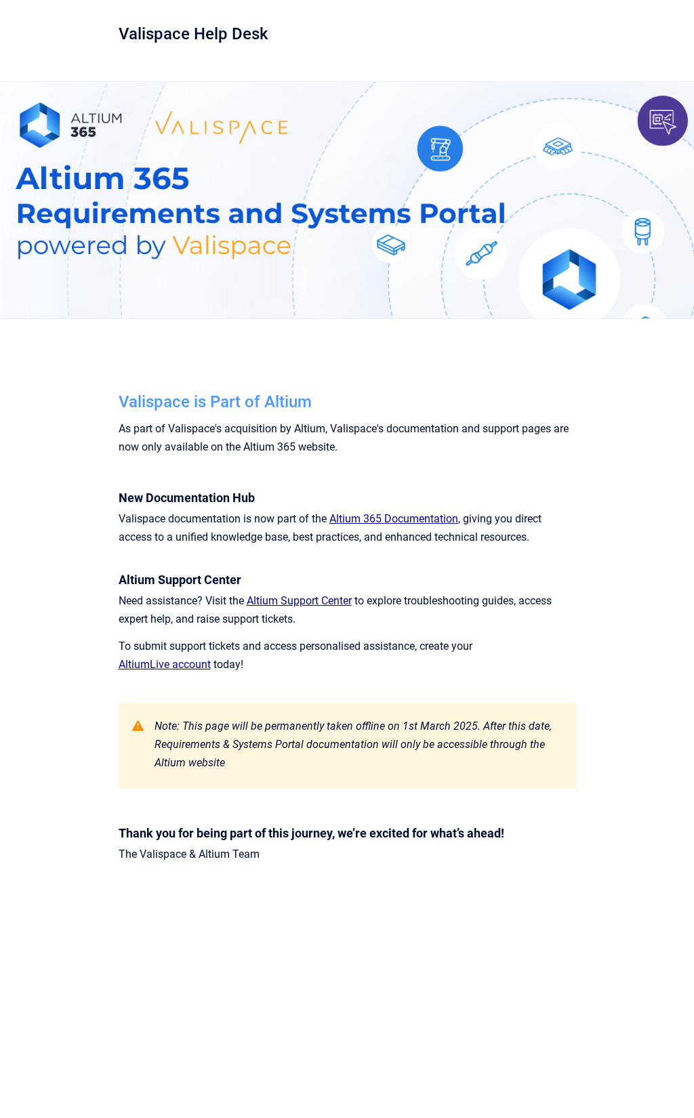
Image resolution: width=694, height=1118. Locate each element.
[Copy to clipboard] (112, 400)
